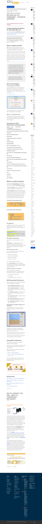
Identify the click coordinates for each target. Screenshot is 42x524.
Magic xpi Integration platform (32, 212)
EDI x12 (32, 198)
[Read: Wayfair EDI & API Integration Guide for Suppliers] (32, 64)
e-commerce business (32, 150)
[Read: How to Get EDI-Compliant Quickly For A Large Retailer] (32, 76)
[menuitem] (8, 2)
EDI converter (33, 169)
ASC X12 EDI (32, 143)
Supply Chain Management (33, 230)
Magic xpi (32, 209)
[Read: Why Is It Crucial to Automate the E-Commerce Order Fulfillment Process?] (32, 101)
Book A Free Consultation (9, 489)
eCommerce (32, 154)
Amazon (32, 137)
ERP (31, 199)
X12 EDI (32, 235)
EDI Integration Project (32, 188)
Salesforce (32, 218)
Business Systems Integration (16, 486)
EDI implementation (33, 182)
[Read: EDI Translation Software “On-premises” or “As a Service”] (32, 90)
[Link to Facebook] (7, 11)
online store (32, 216)
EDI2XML (32, 160)
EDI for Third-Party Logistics (33, 176)
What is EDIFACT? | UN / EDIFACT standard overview (16, 378)
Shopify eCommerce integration (32, 222)
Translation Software (32, 233)
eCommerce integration (32, 157)
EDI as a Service (32, 164)
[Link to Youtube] (11, 11)
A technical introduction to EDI (12, 386)
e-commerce (32, 147)
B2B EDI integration (32, 146)
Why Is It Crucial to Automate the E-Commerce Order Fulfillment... (35, 104)
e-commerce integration (32, 153)
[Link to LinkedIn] (8, 11)
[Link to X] (10, 11)
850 (9, 352)
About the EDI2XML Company (8, 480)
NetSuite (32, 215)
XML (31, 236)
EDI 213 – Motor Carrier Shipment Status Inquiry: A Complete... (34, 27)
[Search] (16, 7)
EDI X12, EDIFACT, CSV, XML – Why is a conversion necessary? (15, 396)
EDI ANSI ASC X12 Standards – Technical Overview (16, 17)
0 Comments (14, 466)
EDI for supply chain (33, 173)
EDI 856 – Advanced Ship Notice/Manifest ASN (16, 354)
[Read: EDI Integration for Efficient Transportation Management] (32, 114)
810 (9, 355)
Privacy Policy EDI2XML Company (9, 492)
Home (8, 477)
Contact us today (18, 449)
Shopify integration (32, 226)
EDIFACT (9, 76)
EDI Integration (32, 185)
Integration (32, 201)
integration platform (32, 203)
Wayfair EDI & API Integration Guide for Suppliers (34, 66)
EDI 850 (32, 162)
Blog (7, 20)
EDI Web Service (32, 196)
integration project (32, 206)
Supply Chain (33, 228)
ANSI (9, 65)
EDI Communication (33, 167)
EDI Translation (32, 193)
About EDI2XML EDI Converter (9, 484)
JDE (31, 208)
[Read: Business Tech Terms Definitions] (32, 124)
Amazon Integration (32, 140)
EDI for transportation (33, 180)
